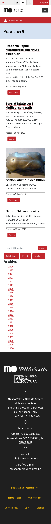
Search (42, 248)
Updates (38, 256)
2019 (11, 292)
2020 (11, 288)
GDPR (27, 507)
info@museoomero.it (25, 458)
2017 (11, 300)
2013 (11, 314)
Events (12, 139)
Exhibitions (13, 92)
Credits (40, 507)
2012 (11, 318)
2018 (11, 296)
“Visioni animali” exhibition (25, 180)
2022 (11, 281)
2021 (11, 285)
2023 (11, 277)
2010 (11, 326)
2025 (11, 270)
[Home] (13, 10)
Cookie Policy (11, 507)
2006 (11, 340)
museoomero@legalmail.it (25, 469)
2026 (11, 266)
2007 (11, 337)
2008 (11, 333)
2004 (11, 348)
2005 (11, 344)
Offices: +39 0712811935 (25, 434)
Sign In (45, 2)
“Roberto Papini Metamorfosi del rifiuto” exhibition (23, 50)
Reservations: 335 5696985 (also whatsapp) (25, 439)
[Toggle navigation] (45, 10)
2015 (11, 307)
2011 (11, 322)
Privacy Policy (34, 497)
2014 (11, 311)
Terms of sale (14, 497)
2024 (11, 274)
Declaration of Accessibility (24, 487)
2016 (11, 303)
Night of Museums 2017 (22, 211)
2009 (11, 329)
